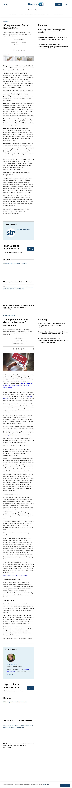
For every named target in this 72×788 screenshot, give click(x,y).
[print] (33, 50)
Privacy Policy (46, 784)
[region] (36, 785)
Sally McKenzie (19, 338)
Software (6, 21)
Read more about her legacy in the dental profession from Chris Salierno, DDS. (17, 385)
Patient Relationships (9, 315)
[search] (7, 4)
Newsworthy (12, 13)
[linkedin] (16, 50)
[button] (4, 4)
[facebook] (13, 50)
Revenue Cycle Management (55, 13)
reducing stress (8, 435)
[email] (24, 50)
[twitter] (19, 50)
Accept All (65, 785)
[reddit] (21, 50)
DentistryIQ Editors (19, 39)
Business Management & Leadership (35, 13)
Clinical (21, 13)
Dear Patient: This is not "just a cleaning (15, 575)
